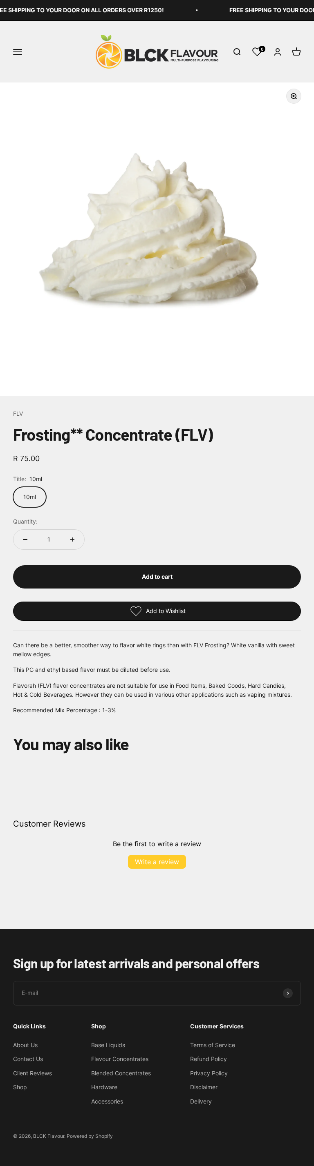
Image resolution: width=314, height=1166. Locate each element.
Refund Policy (208, 1058)
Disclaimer (204, 1087)
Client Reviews (32, 1073)
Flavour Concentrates (119, 1058)
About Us (25, 1044)
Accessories (107, 1101)
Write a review (157, 862)
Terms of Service (212, 1044)
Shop (20, 1087)
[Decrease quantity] (25, 539)
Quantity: (25, 521)
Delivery (201, 1101)
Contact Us (28, 1058)
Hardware (104, 1087)
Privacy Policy (209, 1073)
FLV (18, 413)
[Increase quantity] (72, 539)
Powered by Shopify (90, 1136)
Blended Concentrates (121, 1073)
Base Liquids (108, 1044)
